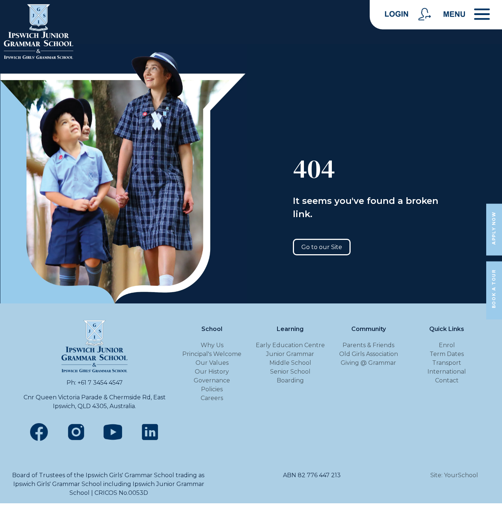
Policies (212, 389)
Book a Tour (493, 289)
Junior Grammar (290, 353)
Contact (447, 380)
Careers (212, 398)
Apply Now (493, 228)
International (446, 371)
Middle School (290, 362)
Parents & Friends (368, 345)
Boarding (290, 380)
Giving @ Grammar (368, 362)
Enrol (447, 345)
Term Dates (447, 353)
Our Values (212, 362)
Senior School (290, 371)
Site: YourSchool (454, 475)
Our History (212, 371)
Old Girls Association (368, 353)
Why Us (212, 345)
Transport (446, 362)
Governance (212, 380)
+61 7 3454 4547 (100, 382)
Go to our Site (321, 247)
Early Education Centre (290, 345)
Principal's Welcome (211, 353)
